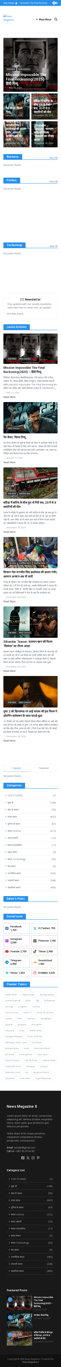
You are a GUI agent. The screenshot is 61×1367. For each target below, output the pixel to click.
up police (10, 1078)
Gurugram (36, 1024)
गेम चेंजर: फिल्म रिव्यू (14, 437)
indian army (35, 1030)
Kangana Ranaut (14, 1036)
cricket (8, 1018)
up (26, 1072)
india (21, 1030)
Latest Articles (16, 326)
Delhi (19, 1018)
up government (41, 1072)
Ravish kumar (12, 1060)
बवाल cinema (24, 69)
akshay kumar (47, 994)
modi (26, 1048)
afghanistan (28, 994)
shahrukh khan (13, 1066)
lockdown (37, 1042)
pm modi (9, 1054)
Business (13, 156)
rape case (42, 1054)
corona (36, 1006)
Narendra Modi (42, 1048)
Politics (12, 180)
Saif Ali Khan (30, 1060)
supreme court (12, 1072)
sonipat (44, 1066)
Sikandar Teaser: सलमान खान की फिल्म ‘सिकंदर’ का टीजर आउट (44, 132)
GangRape (46, 1018)
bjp (37, 1000)
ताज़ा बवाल (11, 69)
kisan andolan (35, 1036)
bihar (28, 1000)
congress (22, 1006)
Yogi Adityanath (43, 1078)
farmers (31, 1018)
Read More (9, 397)
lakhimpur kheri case (16, 1042)
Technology (14, 245)
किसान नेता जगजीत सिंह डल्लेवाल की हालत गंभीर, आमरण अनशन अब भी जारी (16, 130)
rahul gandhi (25, 1054)
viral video (25, 1078)
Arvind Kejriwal (13, 1000)
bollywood (49, 1000)
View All (53, 157)
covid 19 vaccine (45, 1012)
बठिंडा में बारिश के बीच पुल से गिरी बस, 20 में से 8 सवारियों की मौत (43, 106)
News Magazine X (30, 1362)
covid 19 (27, 1012)
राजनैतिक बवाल (25, 563)
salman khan (49, 1060)
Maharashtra (12, 1048)
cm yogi (9, 1006)
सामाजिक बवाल (24, 493)
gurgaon (22, 1024)
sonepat (30, 1066)
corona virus (11, 1012)
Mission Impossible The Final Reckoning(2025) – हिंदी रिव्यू (27, 79)
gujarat (9, 1024)
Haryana (9, 1030)
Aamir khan (11, 994)
